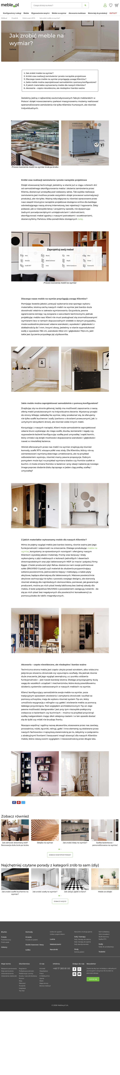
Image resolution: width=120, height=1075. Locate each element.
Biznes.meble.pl (45, 986)
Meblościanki (55, 944)
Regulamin (23, 968)
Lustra (52, 939)
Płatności (22, 983)
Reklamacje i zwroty (26, 973)
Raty (20, 981)
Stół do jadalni (79, 952)
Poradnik (22, 986)
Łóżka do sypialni (56, 932)
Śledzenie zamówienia (9, 968)
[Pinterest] (74, 974)
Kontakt (42, 968)
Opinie (41, 978)
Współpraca (43, 971)
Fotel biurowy (6, 940)
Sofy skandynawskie (81, 944)
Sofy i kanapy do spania (82, 942)
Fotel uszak (5, 942)
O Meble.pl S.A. (44, 976)
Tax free (21, 991)
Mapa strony (43, 983)
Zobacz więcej (60, 901)
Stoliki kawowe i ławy (35, 945)
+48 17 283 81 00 (61, 968)
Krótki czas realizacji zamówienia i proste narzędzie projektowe (56, 76)
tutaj (80, 219)
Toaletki (102, 952)
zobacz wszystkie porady (60, 855)
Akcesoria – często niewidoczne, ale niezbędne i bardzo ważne (55, 88)
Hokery (4, 947)
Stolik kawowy (104, 937)
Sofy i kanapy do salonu (82, 939)
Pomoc (21, 978)
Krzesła (29, 937)
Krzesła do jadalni (32, 940)
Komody (29, 932)
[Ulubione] (110, 5)
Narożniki (54, 949)
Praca (41, 973)
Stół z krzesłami (104, 934)
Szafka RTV (102, 939)
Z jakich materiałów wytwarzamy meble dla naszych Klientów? (56, 85)
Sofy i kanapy (80, 937)
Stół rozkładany (104, 932)
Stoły (76, 949)
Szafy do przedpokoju (106, 947)
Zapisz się (93, 979)
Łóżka (28, 950)
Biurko (4, 932)
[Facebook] (74, 969)
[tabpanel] (15, 832)
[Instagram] (79, 969)
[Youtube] (79, 974)
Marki (41, 981)
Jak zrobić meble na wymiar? (40, 73)
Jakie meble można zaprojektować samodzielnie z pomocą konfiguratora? (61, 82)
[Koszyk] (117, 5)
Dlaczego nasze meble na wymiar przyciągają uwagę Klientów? (56, 79)
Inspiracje (22, 988)
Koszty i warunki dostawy (28, 976)
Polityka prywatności (26, 971)
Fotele (4, 937)
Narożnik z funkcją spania (83, 932)
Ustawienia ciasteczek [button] (9, 976)
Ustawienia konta (7, 973)
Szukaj (85, 5)
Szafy (101, 944)
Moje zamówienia (7, 971)
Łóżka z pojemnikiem (57, 934)
